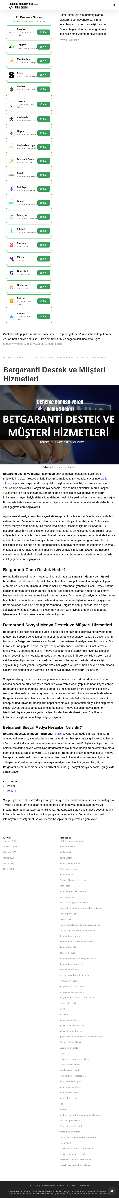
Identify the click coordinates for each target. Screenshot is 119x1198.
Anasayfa (8, 358)
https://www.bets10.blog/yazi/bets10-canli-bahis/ (32, 343)
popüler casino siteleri (70, 1087)
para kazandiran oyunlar (71, 1081)
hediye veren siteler (69, 1048)
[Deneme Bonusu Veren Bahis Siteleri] (20, 5)
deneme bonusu (67, 953)
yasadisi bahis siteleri (70, 1131)
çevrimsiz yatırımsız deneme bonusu (77, 930)
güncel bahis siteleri (69, 1020)
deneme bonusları (68, 947)
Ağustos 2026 (10, 841)
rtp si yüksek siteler (69, 1098)
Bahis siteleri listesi (69, 869)
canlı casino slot (67, 897)
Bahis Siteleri (66, 858)
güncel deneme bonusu (71, 1031)
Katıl (45, 32)
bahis (58, 733)
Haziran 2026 (9, 852)
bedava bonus (66, 874)
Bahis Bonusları (67, 846)
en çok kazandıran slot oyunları (75, 975)
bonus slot (65, 885)
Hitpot (62, 1053)
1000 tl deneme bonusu (71, 841)
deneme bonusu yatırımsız (73, 964)
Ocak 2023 (8, 869)
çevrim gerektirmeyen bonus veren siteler (80, 925)
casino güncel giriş (69, 913)
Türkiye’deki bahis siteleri (72, 1126)
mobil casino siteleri (69, 1070)
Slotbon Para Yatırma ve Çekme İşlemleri (80, 1115)
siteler (62, 1104)
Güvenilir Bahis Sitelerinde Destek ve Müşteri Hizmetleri (75, 358)
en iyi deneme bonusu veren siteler (77, 997)
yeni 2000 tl (65, 1143)
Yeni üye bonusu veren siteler (74, 1154)
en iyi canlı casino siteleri (72, 992)
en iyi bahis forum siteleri (72, 986)
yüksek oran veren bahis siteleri (75, 1165)
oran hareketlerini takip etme (74, 1076)
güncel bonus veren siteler (72, 1025)
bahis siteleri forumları (70, 863)
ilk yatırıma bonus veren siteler (75, 1059)
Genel (62, 1008)
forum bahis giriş (68, 1003)
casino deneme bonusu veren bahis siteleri (80, 908)
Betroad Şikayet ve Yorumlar (73, 880)
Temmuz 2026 (10, 846)
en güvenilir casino (69, 981)
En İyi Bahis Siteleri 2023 (29, 358)
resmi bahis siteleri (69, 1092)
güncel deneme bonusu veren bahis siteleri (81, 1036)
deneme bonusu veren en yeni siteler (78, 958)
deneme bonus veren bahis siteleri (76, 941)
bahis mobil (65, 852)
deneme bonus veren (70, 936)
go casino (64, 1014)
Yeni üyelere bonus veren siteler (75, 1159)
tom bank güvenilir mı (70, 1120)
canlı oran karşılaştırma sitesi (74, 902)
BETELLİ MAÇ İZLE (69, 40)
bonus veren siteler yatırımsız (74, 891)
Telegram (12, 790)
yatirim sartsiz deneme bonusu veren (78, 1137)
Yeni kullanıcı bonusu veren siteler (76, 1148)
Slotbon (63, 1109)
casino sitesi (65, 919)
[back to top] (112, 1191)
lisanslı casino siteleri (70, 1064)
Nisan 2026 (8, 863)
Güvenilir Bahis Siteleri (71, 1042)
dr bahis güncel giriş (69, 969)
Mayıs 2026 (9, 858)
